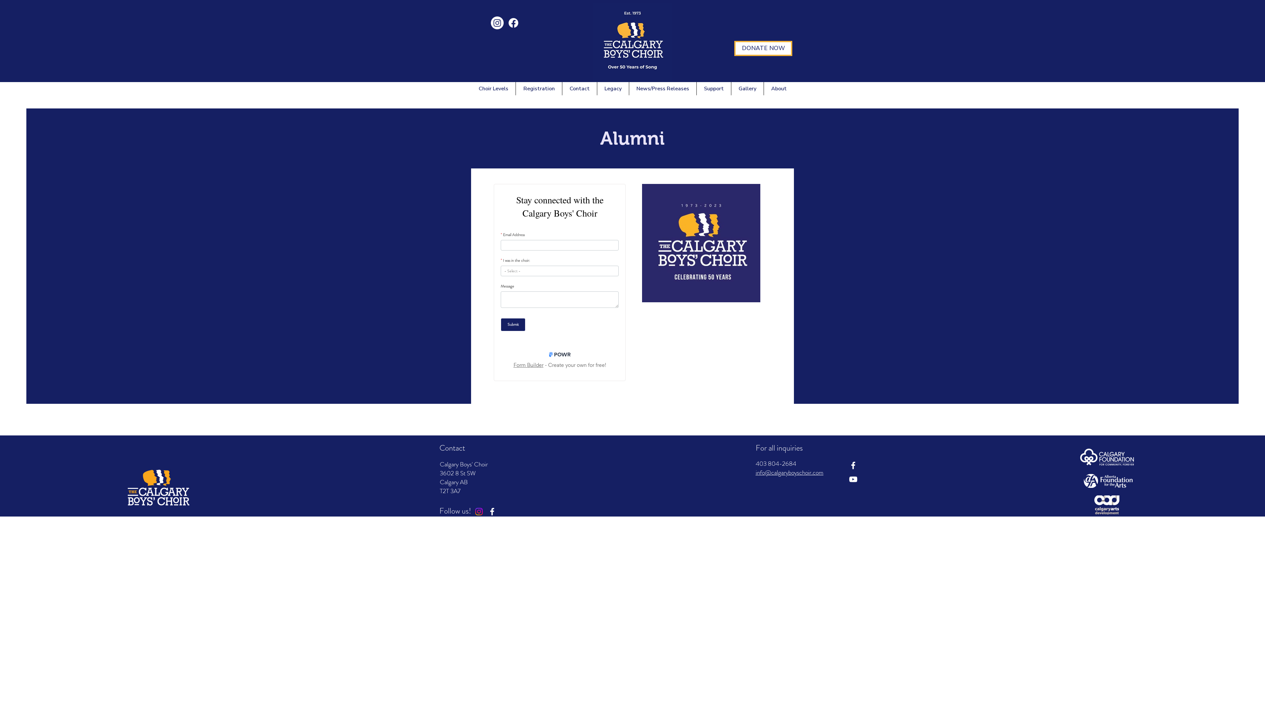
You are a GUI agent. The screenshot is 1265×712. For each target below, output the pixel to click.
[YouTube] (853, 479)
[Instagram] (497, 22)
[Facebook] (513, 22)
